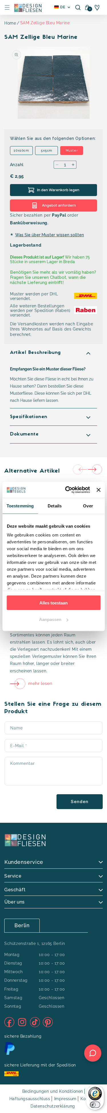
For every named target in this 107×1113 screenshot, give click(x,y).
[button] (7, 7)
